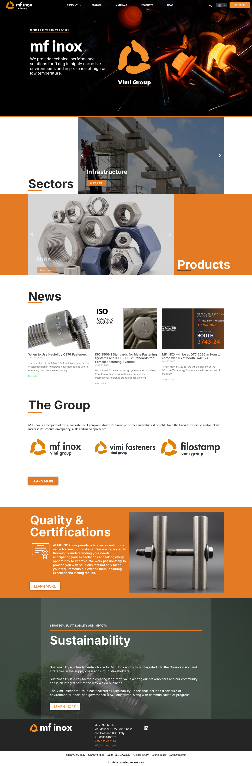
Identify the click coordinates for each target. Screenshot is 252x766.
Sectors (96, 5)
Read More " (34, 376)
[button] (210, 5)
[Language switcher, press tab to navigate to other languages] (221, 5)
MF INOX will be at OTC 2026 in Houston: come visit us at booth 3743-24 (193, 356)
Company (72, 5)
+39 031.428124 (105, 741)
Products (147, 5)
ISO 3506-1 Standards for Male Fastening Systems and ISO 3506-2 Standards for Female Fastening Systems (126, 358)
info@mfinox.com (105, 745)
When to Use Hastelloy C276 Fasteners (57, 354)
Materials (121, 5)
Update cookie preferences (126, 762)
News (170, 5)
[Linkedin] (146, 728)
